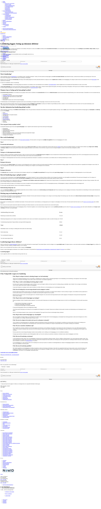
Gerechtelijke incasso (9, 6)
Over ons (7, 25)
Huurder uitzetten (6, 435)
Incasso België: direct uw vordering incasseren (11, 443)
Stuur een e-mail (3, 360)
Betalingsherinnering (6, 422)
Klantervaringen (6, 24)
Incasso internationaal (7, 10)
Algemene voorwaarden (9, 491)
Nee (3, 387)
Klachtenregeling (6, 37)
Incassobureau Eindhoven (7, 452)
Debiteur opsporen (8, 18)
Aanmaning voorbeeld (7, 455)
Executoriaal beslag (6, 427)
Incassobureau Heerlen (7, 448)
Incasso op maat (8, 4)
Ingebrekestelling (6, 417)
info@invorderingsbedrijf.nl (8, 28)
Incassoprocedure (6, 428)
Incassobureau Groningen (7, 451)
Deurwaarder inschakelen (7, 433)
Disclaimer (5, 467)
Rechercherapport (8, 19)
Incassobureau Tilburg (7, 453)
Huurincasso (7, 8)
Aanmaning (5, 421)
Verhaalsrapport (8, 15)
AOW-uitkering (6, 116)
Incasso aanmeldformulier (10, 5)
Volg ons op (5, 499)
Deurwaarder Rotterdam (7, 442)
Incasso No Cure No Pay (9, 3)
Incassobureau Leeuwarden (8, 454)
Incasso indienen (6, 48)
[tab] (50, 278)
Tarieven (4, 23)
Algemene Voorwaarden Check (8, 416)
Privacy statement (8, 493)
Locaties (4, 465)
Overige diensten (6, 13)
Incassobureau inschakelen (8, 432)
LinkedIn (4, 500)
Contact (4, 26)
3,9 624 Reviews (2, 32)
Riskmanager (5, 415)
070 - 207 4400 (3, 479)
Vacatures (4, 38)
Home (4, 1)
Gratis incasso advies (7, 395)
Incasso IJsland (5, 447)
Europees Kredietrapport (9, 17)
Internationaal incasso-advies (8, 405)
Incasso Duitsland (6, 444)
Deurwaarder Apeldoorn (7, 446)
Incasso (4, 2)
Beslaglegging (7, 9)
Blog (4, 423)
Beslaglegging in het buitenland (11, 12)
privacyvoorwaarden (24, 63)
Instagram (4, 501)
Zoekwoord (2, 45)
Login (4, 40)
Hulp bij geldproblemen (7, 21)
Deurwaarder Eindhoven (7, 440)
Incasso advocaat (6, 434)
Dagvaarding (7, 7)
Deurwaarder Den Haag (7, 439)
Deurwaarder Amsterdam (7, 436)
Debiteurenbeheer (6, 414)
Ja (1, 387)
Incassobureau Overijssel (7, 449)
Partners (4, 59)
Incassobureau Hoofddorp (7, 450)
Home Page (2, 39)
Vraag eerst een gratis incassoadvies (9, 29)
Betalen (4, 20)
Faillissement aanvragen (7, 399)
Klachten (4, 22)
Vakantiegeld (5, 113)
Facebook (4, 502)
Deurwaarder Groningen (7, 441)
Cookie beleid (7, 495)
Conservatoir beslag (6, 424)
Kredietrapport (8, 16)
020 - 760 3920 (3, 482)
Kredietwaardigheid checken (8, 412)
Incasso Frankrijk (6, 445)
